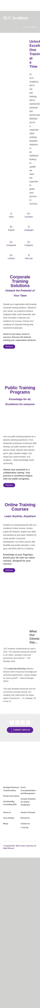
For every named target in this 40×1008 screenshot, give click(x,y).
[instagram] (23, 722)
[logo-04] (20, 761)
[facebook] (12, 722)
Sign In (20, 955)
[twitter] (17, 722)
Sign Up (14, 955)
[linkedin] (28, 722)
